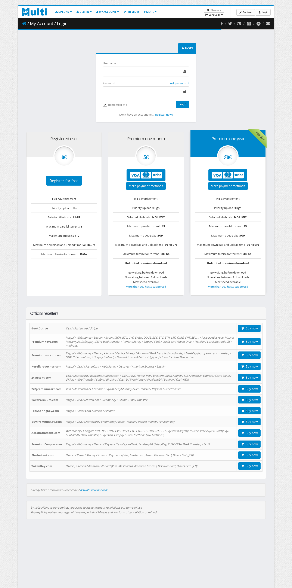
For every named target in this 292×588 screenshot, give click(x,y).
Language (214, 14)
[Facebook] (222, 23)
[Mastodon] (239, 23)
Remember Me (117, 105)
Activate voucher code (94, 490)
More (150, 12)
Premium (132, 12)
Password (109, 83)
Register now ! (164, 114)
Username (109, 63)
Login (264, 12)
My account (107, 12)
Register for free (64, 180)
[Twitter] (230, 23)
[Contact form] (268, 23)
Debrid (84, 12)
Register (247, 12)
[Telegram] (259, 23)
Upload (63, 12)
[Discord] (249, 23)
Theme (215, 10)
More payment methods (146, 186)
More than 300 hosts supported (146, 287)
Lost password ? (179, 83)
